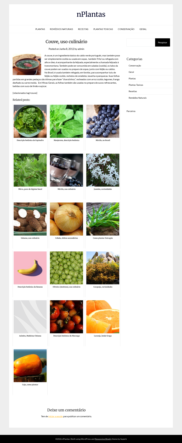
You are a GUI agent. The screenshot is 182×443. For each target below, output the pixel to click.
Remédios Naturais (61, 29)
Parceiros (131, 111)
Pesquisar (162, 42)
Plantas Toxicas (103, 29)
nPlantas (91, 14)
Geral (143, 29)
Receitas (83, 29)
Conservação (126, 29)
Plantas (40, 29)
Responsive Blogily (103, 439)
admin (81, 48)
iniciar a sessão (55, 416)
